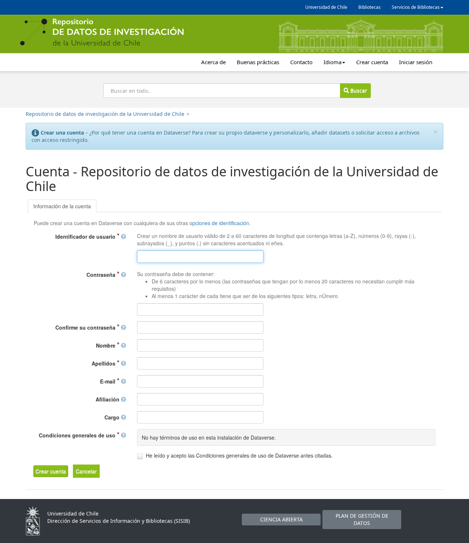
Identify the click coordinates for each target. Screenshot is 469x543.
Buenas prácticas (258, 62)
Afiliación (108, 399)
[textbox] (200, 256)
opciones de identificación (219, 223)
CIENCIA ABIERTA (281, 519)
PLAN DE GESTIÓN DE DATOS (362, 519)
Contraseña (101, 274)
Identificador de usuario (86, 236)
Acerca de (213, 62)
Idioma (332, 62)
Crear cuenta (372, 62)
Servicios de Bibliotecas (416, 7)
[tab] (62, 206)
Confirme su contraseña (86, 327)
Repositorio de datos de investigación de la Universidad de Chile (105, 113)
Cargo (112, 417)
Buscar (358, 90)
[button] (50, 471)
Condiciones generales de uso (78, 435)
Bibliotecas (369, 7)
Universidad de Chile (326, 7)
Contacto (301, 62)
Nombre (106, 345)
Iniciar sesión (415, 62)
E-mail (108, 381)
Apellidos (104, 363)
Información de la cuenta (62, 206)
